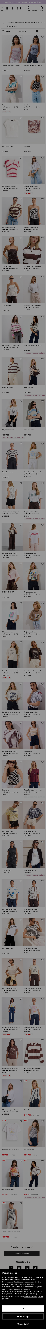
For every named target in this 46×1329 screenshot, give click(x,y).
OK (23, 1308)
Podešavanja (23, 1316)
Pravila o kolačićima (30, 1296)
